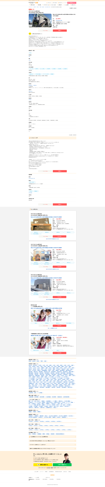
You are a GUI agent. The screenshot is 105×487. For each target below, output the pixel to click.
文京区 (54, 365)
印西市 (69, 384)
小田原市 (58, 375)
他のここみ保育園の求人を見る (52, 328)
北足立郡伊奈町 (59, 382)
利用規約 (46, 471)
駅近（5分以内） (37, 401)
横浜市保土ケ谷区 (47, 371)
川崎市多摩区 (53, 374)
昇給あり (55, 407)
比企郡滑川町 (71, 382)
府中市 (50, 367)
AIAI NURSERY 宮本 (59, 20)
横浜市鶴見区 (62, 370)
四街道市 (60, 384)
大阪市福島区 (48, 387)
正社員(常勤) (31, 392)
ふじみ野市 (49, 382)
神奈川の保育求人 (45, 479)
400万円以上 (42, 421)
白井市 (73, 384)
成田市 (59, 383)
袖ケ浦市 (65, 384)
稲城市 (71, 369)
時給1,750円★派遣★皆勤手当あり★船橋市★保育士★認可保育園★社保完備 (46, 308)
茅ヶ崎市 (62, 375)
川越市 (37, 379)
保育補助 (43, 402)
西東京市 (38, 370)
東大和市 (49, 369)
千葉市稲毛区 (31, 387)
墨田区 (61, 365)
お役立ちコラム (48, 477)
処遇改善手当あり (49, 407)
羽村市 (30, 370)
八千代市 (40, 384)
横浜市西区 (30, 371)
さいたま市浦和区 (53, 378)
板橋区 (59, 366)
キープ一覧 (65, 2)
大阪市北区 (30, 388)
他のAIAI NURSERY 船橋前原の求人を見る (52, 299)
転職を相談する (43, 464)
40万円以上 (41, 425)
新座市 (58, 380)
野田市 (55, 383)
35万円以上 (46, 425)
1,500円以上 (47, 429)
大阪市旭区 (53, 387)
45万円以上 (36, 425)
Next (50, 20)
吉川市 (45, 382)
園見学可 (51, 406)
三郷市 (34, 382)
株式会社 (38, 403)
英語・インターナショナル (65, 403)
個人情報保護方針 (51, 471)
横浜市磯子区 (53, 371)
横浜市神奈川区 (68, 370)
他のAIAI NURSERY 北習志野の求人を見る (52, 269)
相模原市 (57, 370)
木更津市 (47, 383)
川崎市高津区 (48, 374)
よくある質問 (37, 477)
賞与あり (61, 406)
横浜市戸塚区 (71, 371)
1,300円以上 (58, 429)
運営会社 (70, 471)
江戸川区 (30, 367)
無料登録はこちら (72, 2)
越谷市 (33, 380)
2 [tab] (39, 28)
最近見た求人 (60, 2)
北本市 (69, 380)
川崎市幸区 (36, 374)
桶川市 (62, 380)
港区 (47, 365)
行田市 (48, 379)
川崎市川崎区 (31, 374)
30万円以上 (51, 425)
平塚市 (47, 375)
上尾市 (71, 379)
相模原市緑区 (71, 374)
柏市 (29, 384)
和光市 (55, 380)
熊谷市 (41, 379)
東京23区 (30, 365)
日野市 (73, 367)
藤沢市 (54, 375)
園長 (29, 401)
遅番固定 (38, 411)
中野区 (41, 366)
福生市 (42, 369)
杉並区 (45, 366)
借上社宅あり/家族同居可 (33, 417)
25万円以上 (57, 425)
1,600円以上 (42, 429)
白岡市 (54, 382)
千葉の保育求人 (59, 479)
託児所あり (59, 417)
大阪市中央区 (70, 387)
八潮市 (73, 380)
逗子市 (66, 375)
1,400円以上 (53, 429)
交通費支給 (35, 85)
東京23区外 (35, 365)
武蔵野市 (42, 367)
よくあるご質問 (36, 471)
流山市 (36, 384)
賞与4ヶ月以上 (56, 406)
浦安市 (57, 384)
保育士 (30, 60)
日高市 (41, 382)
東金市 (66, 383)
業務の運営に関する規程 (58, 471)
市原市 (33, 384)
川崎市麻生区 (65, 374)
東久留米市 (58, 369)
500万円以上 (31, 421)
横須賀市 (42, 375)
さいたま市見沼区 (32, 378)
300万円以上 (53, 421)
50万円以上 (30, 425)
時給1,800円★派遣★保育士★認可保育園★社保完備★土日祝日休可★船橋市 (46, 217)
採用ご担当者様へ (55, 2)
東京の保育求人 (38, 479)
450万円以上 (36, 421)
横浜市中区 (36, 371)
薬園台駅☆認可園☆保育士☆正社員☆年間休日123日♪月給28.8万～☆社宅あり (47, 335)
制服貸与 (54, 417)
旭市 (69, 383)
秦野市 (70, 375)
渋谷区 (38, 366)
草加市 (30, 380)
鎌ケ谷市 (49, 384)
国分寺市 (34, 369)
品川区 (69, 365)
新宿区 (50, 365)
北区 (52, 366)
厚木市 (74, 375)
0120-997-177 (51, 467)
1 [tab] (38, 28)
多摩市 (68, 369)
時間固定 (30, 99)
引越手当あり (31, 407)
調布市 (57, 367)
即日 (29, 403)
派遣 (29, 56)
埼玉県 (38, 361)
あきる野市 (34, 370)
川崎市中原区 (42, 374)
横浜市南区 (41, 371)
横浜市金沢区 (59, 371)
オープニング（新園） (69, 402)
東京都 (30, 361)
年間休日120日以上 (57, 402)
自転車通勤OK (48, 401)
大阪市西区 (58, 387)
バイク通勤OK (55, 401)
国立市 (38, 369)
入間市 (44, 380)
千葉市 (36, 383)
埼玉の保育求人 (52, 479)
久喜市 (65, 380)
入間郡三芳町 (65, 382)
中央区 (44, 365)
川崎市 (53, 370)
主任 (32, 401)
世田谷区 (33, 366)
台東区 (58, 365)
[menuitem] (32, 5)
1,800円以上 (31, 429)
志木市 (51, 380)
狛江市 (46, 369)
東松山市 (59, 379)
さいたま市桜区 (46, 378)
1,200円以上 (64, 429)
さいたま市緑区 (66, 378)
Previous (30, 20)
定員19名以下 (53, 403)
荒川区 (55, 366)
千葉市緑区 (36, 387)
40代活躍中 (36, 406)
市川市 (40, 383)
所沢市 (52, 379)
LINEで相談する (62, 464)
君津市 (53, 384)
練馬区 (63, 366)
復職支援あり (64, 417)
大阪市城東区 (64, 387)
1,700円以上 (36, 429)
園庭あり (43, 403)
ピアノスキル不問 (37, 402)
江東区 (65, 365)
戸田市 (40, 380)
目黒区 (72, 365)
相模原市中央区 (31, 375)
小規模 (58, 403)
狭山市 (68, 379)
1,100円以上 (69, 429)
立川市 (38, 367)
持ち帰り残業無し (68, 401)
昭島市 (54, 367)
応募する (59, 30)
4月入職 (63, 402)
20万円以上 (62, 425)
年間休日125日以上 (49, 402)
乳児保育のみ (31, 402)
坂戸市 (38, 382)
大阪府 (45, 361)
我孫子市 (44, 384)
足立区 (66, 366)
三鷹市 (47, 367)
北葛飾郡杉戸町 (31, 383)
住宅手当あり (67, 406)
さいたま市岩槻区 (32, 379)
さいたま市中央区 (39, 378)
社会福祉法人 (34, 403)
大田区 (30, 366)
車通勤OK (43, 401)
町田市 (61, 367)
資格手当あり (42, 407)
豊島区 (49, 366)
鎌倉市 (50, 375)
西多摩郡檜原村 (44, 370)
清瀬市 (54, 369)
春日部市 (63, 379)
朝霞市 (47, 380)
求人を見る (59, 236)
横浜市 (49, 370)
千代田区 (39, 365)
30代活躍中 (30, 406)
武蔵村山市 (63, 369)
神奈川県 (33, 361)
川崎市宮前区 (59, 374)
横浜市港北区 (65, 371)
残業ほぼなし (61, 401)
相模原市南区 (37, 375)
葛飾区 (70, 366)
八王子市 (34, 367)
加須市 (55, 379)
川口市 (44, 379)
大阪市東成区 (42, 387)
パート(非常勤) (39, 392)
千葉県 (41, 361)
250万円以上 (59, 421)
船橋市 (44, 383)
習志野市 (73, 383)
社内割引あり (40, 417)
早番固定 (34, 411)
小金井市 (65, 367)
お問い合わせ (49, 2)
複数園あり (48, 403)
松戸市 (52, 383)
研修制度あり (31, 85)
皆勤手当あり (31, 91)
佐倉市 (63, 383)
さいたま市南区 (60, 378)
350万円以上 (48, 421)
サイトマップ (41, 471)
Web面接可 (46, 406)
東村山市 (30, 369)
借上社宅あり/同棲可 (47, 417)
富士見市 (30, 382)
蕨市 (36, 380)
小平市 (69, 367)
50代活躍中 (41, 406)
